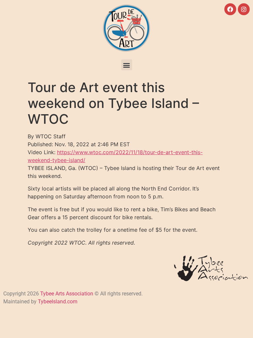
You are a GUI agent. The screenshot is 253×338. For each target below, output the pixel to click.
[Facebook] (230, 9)
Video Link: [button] (115, 156)
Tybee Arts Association (66, 293)
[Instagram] (244, 9)
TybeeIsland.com (57, 301)
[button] (126, 64)
